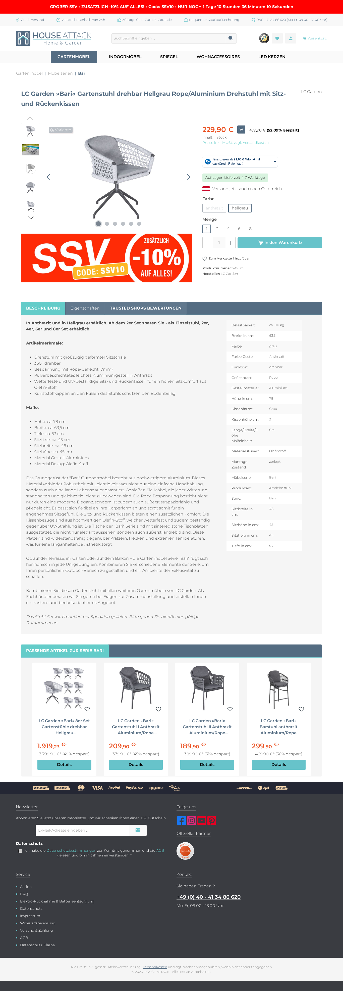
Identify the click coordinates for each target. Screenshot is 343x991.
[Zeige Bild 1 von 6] (98, 223)
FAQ (24, 894)
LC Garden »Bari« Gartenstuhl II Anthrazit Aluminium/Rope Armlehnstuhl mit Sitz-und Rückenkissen (207, 727)
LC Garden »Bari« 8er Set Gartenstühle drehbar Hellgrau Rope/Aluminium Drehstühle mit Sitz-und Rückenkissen (64, 727)
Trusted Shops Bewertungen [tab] (146, 308)
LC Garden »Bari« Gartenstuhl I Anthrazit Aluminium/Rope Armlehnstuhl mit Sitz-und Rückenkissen (136, 727)
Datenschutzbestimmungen (71, 850)
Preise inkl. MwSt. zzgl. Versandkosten (235, 142)
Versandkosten (155, 967)
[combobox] (168, 38)
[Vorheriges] (48, 177)
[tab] (43, 308)
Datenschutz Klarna (37, 945)
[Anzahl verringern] (207, 242)
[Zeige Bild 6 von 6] (139, 224)
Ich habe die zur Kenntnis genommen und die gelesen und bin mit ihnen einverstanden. (94, 852)
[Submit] (138, 830)
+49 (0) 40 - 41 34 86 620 (209, 897)
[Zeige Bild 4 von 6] (123, 224)
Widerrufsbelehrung (37, 923)
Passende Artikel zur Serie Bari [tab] (65, 650)
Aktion (26, 886)
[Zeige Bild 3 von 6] (115, 224)
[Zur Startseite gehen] (53, 38)
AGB (160, 850)
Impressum (30, 916)
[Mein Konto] (290, 38)
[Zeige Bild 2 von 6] (107, 224)
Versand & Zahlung (36, 930)
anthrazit (216, 209)
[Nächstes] (188, 177)
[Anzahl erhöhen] (230, 242)
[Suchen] (231, 38)
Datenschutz (31, 908)
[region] (106, 203)
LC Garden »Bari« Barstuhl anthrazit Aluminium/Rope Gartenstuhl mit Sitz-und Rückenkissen (279, 727)
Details (64, 764)
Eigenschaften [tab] (85, 308)
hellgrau (240, 208)
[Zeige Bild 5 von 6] (131, 224)
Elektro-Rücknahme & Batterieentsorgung (57, 901)
